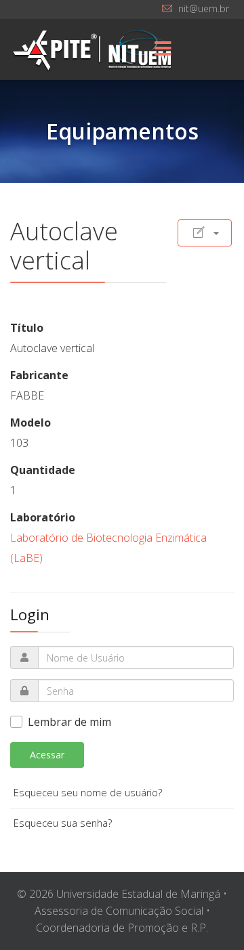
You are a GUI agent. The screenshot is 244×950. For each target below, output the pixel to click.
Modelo (30, 422)
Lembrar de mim (69, 721)
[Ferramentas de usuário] (205, 232)
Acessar (47, 754)
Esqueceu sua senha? (63, 823)
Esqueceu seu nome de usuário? (88, 792)
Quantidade (42, 469)
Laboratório (42, 517)
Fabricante (39, 375)
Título (26, 327)
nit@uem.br (203, 8)
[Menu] (162, 49)
